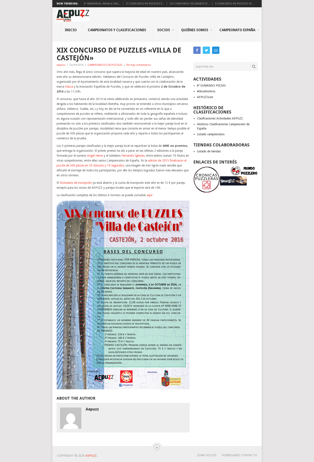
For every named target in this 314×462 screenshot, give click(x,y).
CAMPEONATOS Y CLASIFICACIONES (117, 30)
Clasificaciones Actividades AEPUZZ (220, 118)
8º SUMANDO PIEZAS (211, 85)
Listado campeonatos (210, 134)
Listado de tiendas (209, 151)
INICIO (71, 30)
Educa (69, 86)
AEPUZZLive (205, 97)
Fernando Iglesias (133, 155)
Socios (163, 30)
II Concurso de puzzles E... (145, 3)
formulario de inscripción (76, 182)
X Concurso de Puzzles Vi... (234, 3)
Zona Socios (206, 455)
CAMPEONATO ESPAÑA (237, 30)
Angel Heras (95, 155)
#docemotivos (206, 91)
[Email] (215, 50)
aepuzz (61, 64)
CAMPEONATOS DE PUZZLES (105, 64)
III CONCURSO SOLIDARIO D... (189, 3)
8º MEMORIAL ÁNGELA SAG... (102, 3)
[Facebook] (197, 50)
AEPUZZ (91, 455)
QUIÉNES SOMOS (194, 30)
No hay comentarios (138, 64)
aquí (149, 195)
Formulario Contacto (239, 455)
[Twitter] (206, 50)
